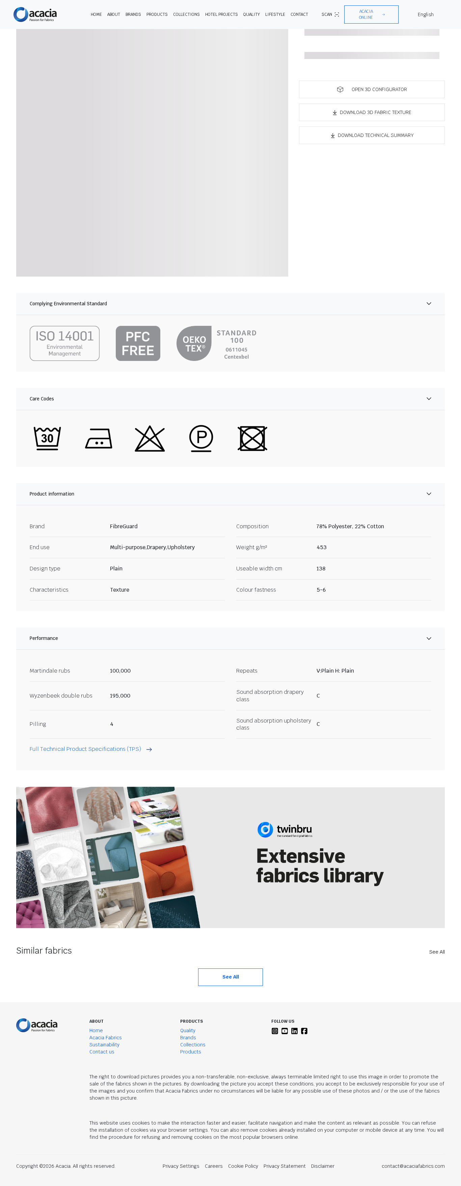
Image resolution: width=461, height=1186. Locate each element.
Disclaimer (322, 1166)
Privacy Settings (181, 1166)
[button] (371, 14)
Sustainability (104, 1045)
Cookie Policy (243, 1166)
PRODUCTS (157, 14)
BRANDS (133, 14)
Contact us (101, 1052)
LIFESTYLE (275, 14)
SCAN (327, 14)
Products (190, 1052)
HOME (96, 14)
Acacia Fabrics (105, 1038)
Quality (187, 1030)
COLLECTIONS (186, 14)
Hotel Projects (221, 14)
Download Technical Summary (376, 135)
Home (96, 1030)
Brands (188, 1038)
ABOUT (113, 14)
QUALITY (251, 14)
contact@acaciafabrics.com (413, 1166)
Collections (193, 1045)
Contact (299, 14)
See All (437, 952)
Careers (214, 1166)
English (426, 14)
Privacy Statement (285, 1166)
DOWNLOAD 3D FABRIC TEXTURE (375, 112)
